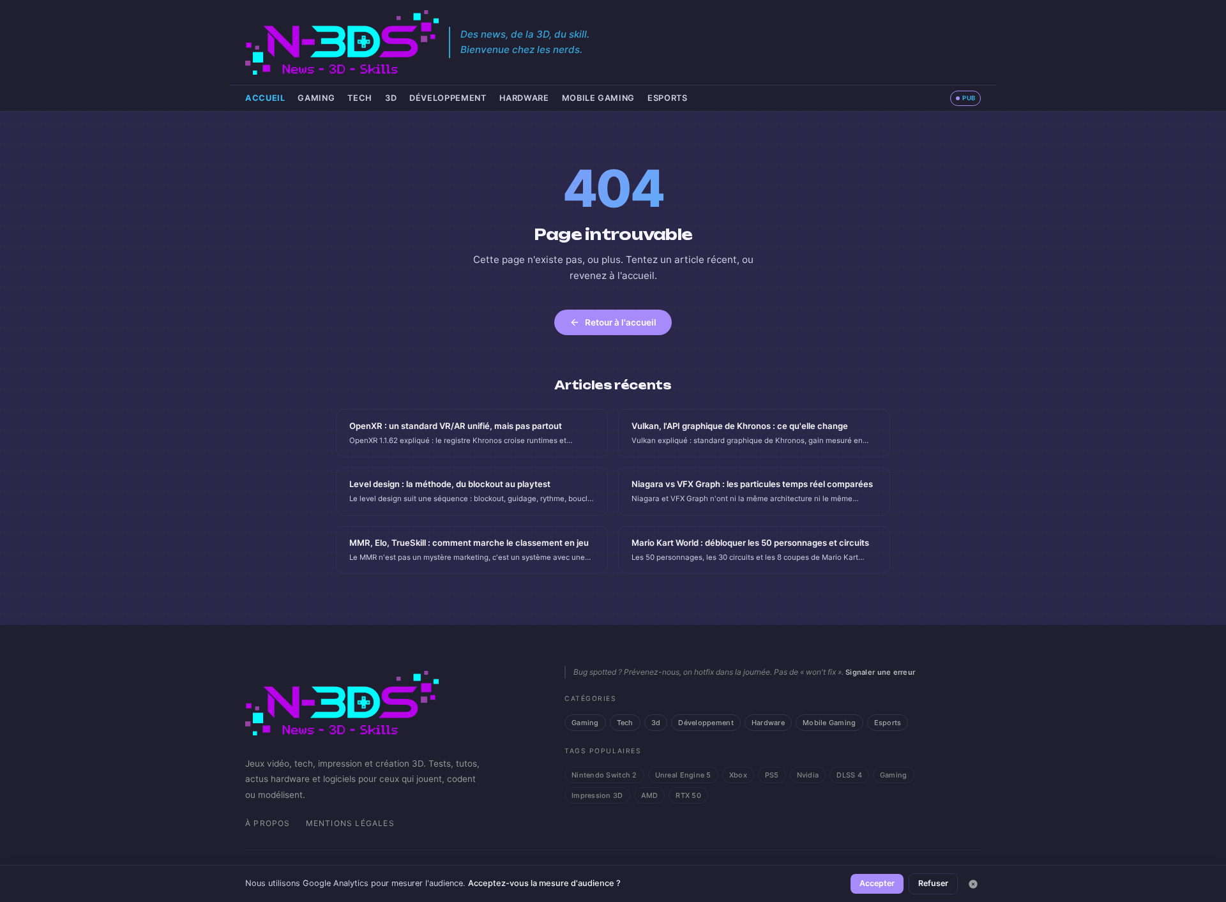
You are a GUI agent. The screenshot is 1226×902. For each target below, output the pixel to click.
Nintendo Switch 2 (604, 774)
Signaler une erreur (880, 672)
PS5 (772, 774)
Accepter (877, 883)
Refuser (933, 883)
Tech (359, 98)
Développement (447, 98)
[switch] (965, 98)
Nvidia (808, 774)
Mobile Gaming (598, 98)
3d (391, 98)
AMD (649, 795)
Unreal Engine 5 (683, 774)
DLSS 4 (849, 774)
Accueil (265, 98)
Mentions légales (350, 823)
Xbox (738, 774)
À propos (268, 823)
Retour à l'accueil (620, 322)
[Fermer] (973, 884)
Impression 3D (597, 795)
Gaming (316, 98)
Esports (667, 98)
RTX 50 (688, 795)
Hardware (524, 98)
